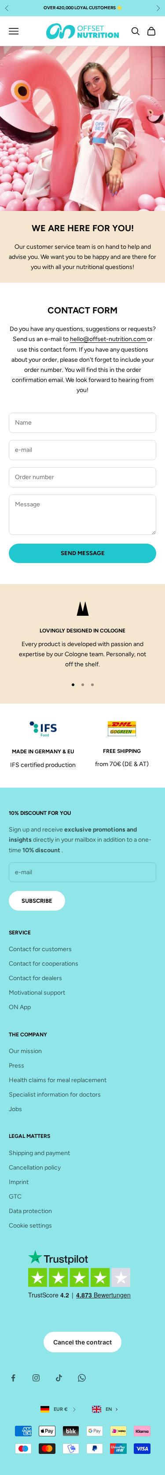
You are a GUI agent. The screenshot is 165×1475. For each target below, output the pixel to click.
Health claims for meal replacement (57, 1080)
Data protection (30, 1211)
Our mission (25, 1051)
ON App (20, 1007)
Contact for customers (40, 949)
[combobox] (107, 1409)
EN (109, 1409)
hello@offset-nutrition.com (108, 339)
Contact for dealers (35, 978)
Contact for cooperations (43, 963)
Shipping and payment (39, 1153)
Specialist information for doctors (55, 1094)
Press (16, 1065)
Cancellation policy (35, 1167)
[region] (82, 635)
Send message (83, 553)
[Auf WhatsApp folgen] (81, 1377)
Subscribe (37, 900)
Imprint (19, 1182)
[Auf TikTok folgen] (59, 1377)
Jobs (15, 1109)
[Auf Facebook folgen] (13, 1377)
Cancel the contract (82, 1342)
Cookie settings (30, 1225)
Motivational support (37, 992)
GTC (15, 1196)
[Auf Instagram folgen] (36, 1377)
